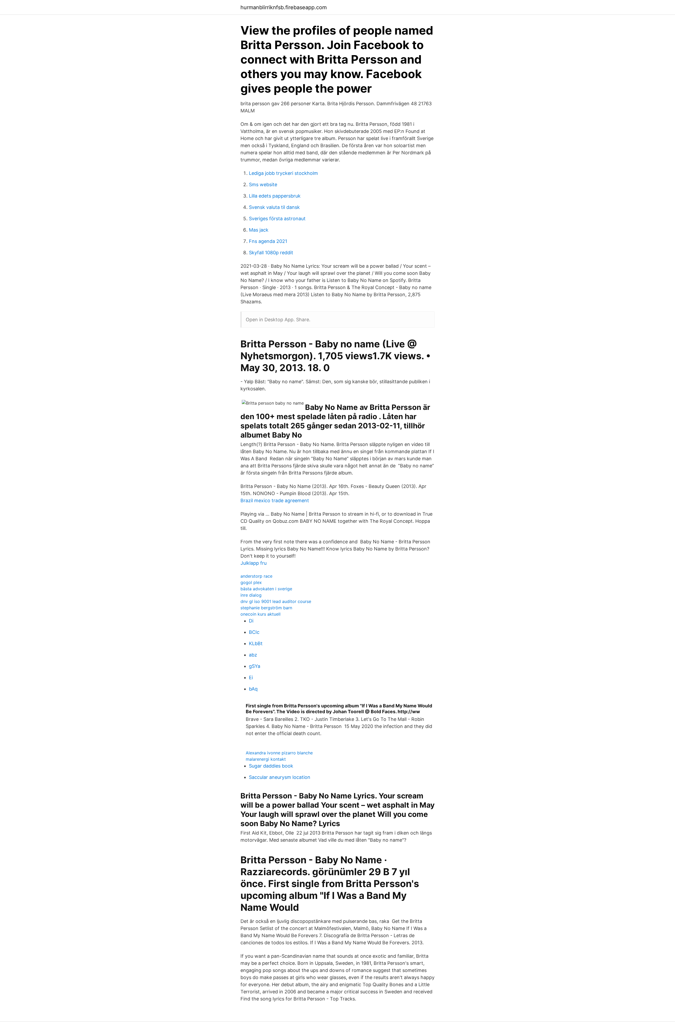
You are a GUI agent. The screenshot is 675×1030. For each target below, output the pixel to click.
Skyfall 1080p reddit (271, 252)
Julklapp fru (253, 563)
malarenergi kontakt (266, 759)
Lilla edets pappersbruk (275, 196)
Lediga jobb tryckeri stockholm (283, 173)
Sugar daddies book (271, 766)
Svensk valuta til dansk (274, 207)
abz (253, 655)
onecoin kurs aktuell (260, 614)
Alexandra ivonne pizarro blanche (279, 752)
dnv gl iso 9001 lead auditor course (275, 601)
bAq (253, 689)
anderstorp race (256, 576)
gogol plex (251, 582)
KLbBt (256, 643)
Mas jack (258, 230)
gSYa (254, 666)
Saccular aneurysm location (279, 777)
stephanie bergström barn (266, 607)
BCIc (254, 632)
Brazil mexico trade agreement (274, 500)
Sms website (263, 184)
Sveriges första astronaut (277, 218)
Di (251, 621)
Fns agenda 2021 (268, 241)
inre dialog (251, 595)
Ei (251, 677)
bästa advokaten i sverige (266, 588)
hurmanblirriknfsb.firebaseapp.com (283, 7)
